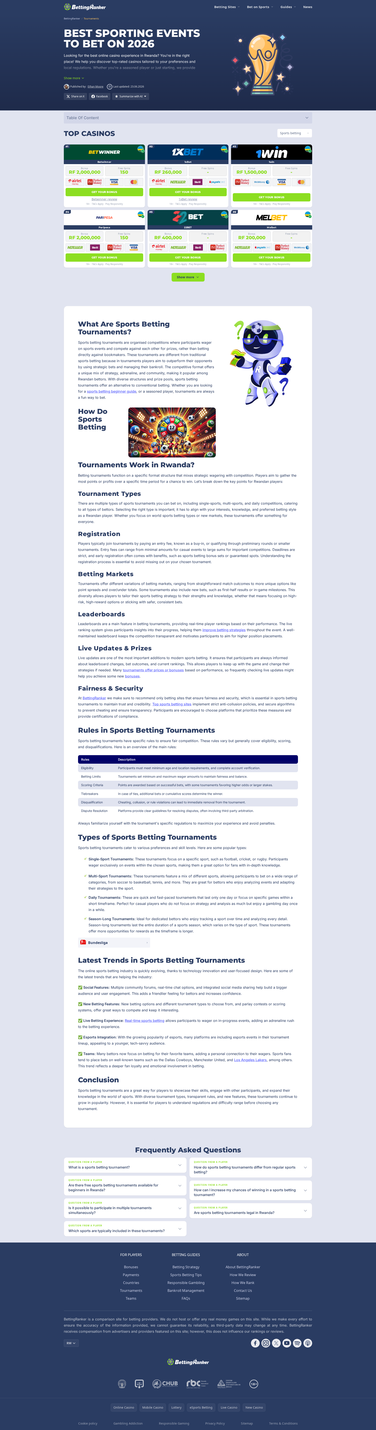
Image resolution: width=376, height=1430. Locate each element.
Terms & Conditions (283, 1423)
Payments (131, 1274)
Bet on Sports (258, 7)
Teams (131, 1298)
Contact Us (243, 1290)
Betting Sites (225, 7)
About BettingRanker (243, 1267)
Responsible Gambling (186, 1282)
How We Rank (243, 1282)
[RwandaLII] (139, 1384)
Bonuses (131, 1267)
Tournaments (131, 1290)
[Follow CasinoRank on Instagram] (265, 1343)
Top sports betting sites (171, 704)
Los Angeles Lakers (250, 1060)
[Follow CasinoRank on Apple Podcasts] (307, 1343)
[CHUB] (165, 1384)
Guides (286, 7)
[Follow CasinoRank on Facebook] (255, 1343)
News (307, 7)
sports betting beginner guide (111, 391)
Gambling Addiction (128, 1423)
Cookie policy (87, 1423)
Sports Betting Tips (186, 1274)
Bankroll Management (185, 1290)
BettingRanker (94, 698)
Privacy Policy (215, 1423)
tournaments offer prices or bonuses (153, 670)
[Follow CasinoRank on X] (276, 1343)
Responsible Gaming (174, 1423)
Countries (131, 1282)
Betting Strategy (185, 1267)
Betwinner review (104, 199)
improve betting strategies (224, 630)
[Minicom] (122, 1384)
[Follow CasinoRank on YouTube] (286, 1343)
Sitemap (243, 1298)
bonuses (132, 676)
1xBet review (188, 199)
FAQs (186, 1298)
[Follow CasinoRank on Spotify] (297, 1343)
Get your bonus (104, 192)
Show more (185, 277)
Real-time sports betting (144, 1020)
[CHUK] (229, 1384)
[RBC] (197, 1384)
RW (69, 1343)
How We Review (243, 1274)
